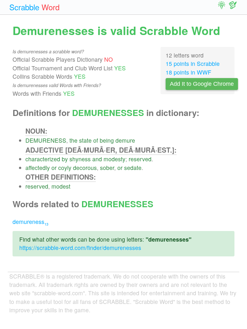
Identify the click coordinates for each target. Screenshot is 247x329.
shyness (80, 159)
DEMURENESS (45, 140)
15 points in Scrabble (193, 63)
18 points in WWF (188, 72)
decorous (85, 168)
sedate (133, 168)
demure (125, 140)
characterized (42, 159)
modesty (114, 159)
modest (60, 186)
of (95, 140)
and (97, 159)
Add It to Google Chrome (202, 84)
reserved (140, 159)
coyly (64, 168)
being (107, 140)
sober (107, 168)
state (85, 140)
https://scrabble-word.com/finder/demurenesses (80, 248)
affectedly (37, 168)
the (73, 140)
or (54, 168)
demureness (30, 222)
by (65, 159)
